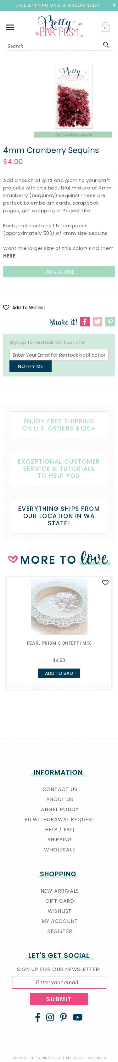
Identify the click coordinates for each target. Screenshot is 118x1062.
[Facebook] (37, 1017)
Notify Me (30, 366)
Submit (59, 999)
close (114, 5)
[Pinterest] (63, 1017)
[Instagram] (50, 1017)
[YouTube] (78, 1017)
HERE (9, 255)
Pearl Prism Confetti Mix (59, 643)
